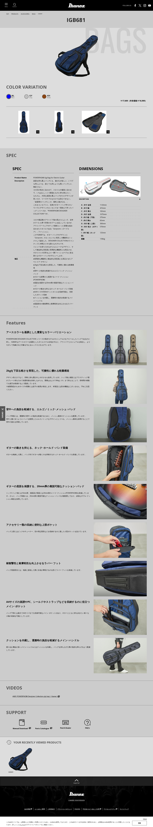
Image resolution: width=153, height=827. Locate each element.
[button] (6, 5)
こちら (23, 825)
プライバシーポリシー (64, 809)
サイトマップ (124, 809)
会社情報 (27, 809)
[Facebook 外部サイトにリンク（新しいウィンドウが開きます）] (135, 5)
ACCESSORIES (25, 14)
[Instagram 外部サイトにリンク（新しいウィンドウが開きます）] (144, 5)
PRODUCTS (14, 14)
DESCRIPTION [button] (87, 199)
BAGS (33, 14)
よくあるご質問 (40, 809)
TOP (7, 14)
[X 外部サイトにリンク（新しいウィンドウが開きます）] (140, 5)
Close (145, 819)
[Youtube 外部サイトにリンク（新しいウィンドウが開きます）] (149, 5)
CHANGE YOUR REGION (76, 800)
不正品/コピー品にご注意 (91, 809)
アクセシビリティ (110, 809)
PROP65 (77, 809)
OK (139, 823)
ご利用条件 (51, 809)
